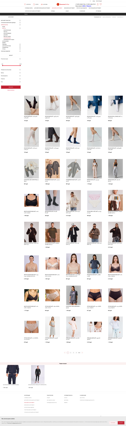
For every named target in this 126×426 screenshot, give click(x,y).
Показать (11, 87)
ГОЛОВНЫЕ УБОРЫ (29, 8)
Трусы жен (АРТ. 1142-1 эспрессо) (95, 306)
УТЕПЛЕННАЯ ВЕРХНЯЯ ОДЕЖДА (8, 22)
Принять (121, 422)
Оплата (65, 397)
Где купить (82, 397)
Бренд (2, 72)
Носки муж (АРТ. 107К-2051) (72, 148)
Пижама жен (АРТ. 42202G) (72, 338)
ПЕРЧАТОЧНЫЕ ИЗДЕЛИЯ (82, 8)
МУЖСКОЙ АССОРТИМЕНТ (69, 8)
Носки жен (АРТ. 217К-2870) (93, 148)
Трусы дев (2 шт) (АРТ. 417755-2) (94, 211)
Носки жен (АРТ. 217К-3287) (30, 116)
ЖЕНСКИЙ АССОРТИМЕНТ (57, 8)
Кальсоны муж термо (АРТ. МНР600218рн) (37, 384)
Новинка (3, 78)
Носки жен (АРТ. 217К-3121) (30, 148)
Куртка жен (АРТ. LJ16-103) (72, 243)
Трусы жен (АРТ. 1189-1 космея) (53, 306)
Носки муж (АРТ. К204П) (51, 211)
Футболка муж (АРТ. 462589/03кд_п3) (54, 243)
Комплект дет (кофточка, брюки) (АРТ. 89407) (35, 179)
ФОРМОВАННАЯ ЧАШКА (9, 39)
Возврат (65, 402)
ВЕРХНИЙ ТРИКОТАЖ (5, 20)
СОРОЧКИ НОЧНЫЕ (6, 45)
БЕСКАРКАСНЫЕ (7, 30)
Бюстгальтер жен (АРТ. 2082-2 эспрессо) (34, 306)
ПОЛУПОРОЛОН (7, 38)
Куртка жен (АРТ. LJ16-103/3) (115, 243)
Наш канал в (80, 6)
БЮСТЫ (4, 28)
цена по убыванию (107, 16)
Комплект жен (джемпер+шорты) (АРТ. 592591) (78, 306)
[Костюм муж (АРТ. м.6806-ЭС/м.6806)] (12, 371)
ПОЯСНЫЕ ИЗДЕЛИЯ (5, 51)
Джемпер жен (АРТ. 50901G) (115, 338)
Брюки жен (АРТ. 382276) (114, 179)
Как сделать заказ (51, 400)
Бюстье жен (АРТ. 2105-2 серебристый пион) (77, 274)
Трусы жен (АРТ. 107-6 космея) (31, 338)
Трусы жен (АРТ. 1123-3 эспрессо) (116, 306)
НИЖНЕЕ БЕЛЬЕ (4, 24)
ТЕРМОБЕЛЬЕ (5, 47)
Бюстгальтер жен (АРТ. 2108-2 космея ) (55, 274)
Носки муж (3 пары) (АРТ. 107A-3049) (117, 116)
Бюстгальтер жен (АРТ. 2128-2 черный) (34, 211)
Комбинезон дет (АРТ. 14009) (52, 179)
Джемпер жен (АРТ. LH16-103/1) (31, 243)
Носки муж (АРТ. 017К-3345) (51, 148)
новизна (114, 16)
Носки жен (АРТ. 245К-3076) (51, 116)
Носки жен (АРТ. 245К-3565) (72, 116)
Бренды (53, 11)
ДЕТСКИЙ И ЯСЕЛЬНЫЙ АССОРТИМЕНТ (42, 8)
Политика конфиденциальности (87, 400)
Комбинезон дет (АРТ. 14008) (73, 179)
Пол (2, 81)
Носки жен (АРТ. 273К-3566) (114, 148)
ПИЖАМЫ (4, 44)
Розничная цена (4, 58)
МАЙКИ (4, 42)
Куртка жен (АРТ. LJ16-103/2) (73, 211)
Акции (67, 11)
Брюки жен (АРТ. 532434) (93, 179)
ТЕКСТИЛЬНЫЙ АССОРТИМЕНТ (95, 8)
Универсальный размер (6, 69)
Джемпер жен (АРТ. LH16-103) (94, 243)
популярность (120, 16)
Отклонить (113, 422)
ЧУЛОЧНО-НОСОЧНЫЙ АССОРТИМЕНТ (32, 11)
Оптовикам (98, 11)
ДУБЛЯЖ (6, 34)
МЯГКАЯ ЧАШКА (7, 36)
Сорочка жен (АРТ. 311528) (51, 338)
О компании (82, 11)
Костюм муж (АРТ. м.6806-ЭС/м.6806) (11, 384)
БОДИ (3, 26)
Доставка (66, 400)
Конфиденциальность (52, 402)
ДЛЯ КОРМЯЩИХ (7, 33)
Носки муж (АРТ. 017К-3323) (94, 116)
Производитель (4, 75)
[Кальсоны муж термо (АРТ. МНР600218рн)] (37, 371)
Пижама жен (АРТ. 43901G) (93, 338)
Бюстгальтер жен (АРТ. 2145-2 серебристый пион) (37, 274)
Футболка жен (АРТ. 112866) (94, 274)
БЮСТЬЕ (5, 31)
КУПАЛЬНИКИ (5, 41)
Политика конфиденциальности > (14, 423)
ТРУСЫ (3, 49)
